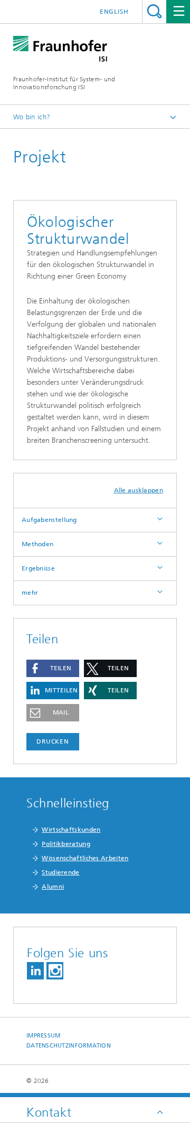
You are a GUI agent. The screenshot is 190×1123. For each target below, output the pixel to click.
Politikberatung (66, 844)
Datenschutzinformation (68, 1045)
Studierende (60, 872)
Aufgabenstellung (49, 520)
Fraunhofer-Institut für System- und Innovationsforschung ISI (64, 83)
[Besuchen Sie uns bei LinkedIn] (35, 970)
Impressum (43, 1035)
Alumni (53, 886)
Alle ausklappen (139, 490)
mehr (30, 592)
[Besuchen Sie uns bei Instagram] (54, 970)
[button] (52, 668)
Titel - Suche (154, 11)
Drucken (52, 741)
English (114, 11)
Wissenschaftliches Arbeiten (85, 858)
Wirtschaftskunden (71, 829)
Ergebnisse (38, 568)
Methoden (37, 544)
